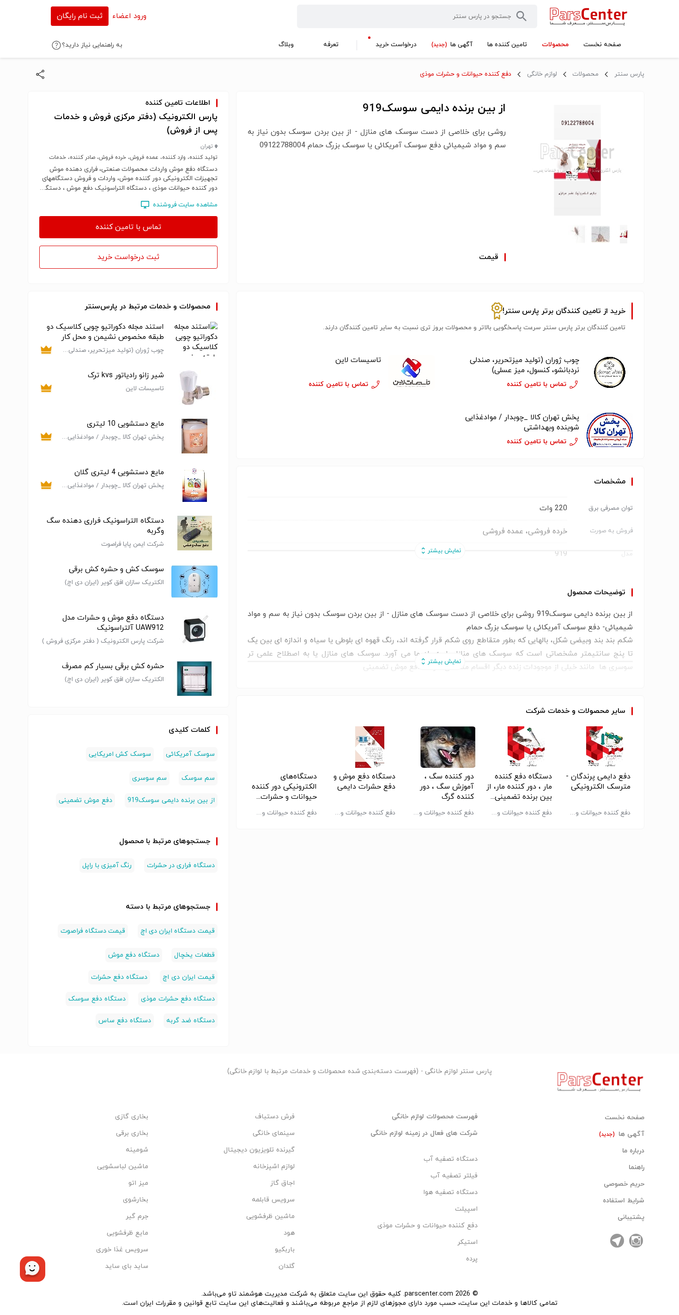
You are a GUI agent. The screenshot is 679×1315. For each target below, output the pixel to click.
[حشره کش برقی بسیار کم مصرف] (194, 678)
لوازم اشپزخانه (274, 1166)
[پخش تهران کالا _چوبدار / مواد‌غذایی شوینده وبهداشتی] (610, 429)
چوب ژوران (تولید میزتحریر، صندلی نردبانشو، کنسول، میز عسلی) (524, 365)
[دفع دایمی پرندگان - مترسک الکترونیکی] (597, 747)
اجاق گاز (282, 1183)
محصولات (585, 74)
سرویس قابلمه (273, 1200)
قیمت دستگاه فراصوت (93, 931)
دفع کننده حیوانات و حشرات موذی (465, 74)
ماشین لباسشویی (122, 1166)
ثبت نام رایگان (80, 16)
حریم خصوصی (624, 1184)
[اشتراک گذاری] (40, 74)
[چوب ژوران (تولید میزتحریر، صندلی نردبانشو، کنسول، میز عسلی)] (610, 372)
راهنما (636, 1167)
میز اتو (138, 1183)
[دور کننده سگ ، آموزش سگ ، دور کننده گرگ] (440, 747)
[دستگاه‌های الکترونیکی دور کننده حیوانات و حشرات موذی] (283, 747)
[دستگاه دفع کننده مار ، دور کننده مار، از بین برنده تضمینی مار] (518, 747)
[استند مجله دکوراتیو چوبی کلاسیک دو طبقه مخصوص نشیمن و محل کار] (194, 339)
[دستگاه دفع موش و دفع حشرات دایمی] (362, 747)
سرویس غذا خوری (122, 1250)
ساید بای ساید (126, 1266)
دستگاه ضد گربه (190, 1020)
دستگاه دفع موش (133, 955)
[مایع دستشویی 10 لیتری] (194, 436)
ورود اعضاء (129, 16)
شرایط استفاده (623, 1201)
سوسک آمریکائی (190, 754)
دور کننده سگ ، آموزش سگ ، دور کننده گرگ (447, 787)
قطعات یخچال (194, 955)
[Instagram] (636, 1241)
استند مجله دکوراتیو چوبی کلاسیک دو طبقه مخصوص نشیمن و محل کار (105, 332)
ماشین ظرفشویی (270, 1216)
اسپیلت (466, 1209)
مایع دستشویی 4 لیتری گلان (119, 472)
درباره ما (633, 1151)
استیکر (467, 1242)
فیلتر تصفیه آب (454, 1176)
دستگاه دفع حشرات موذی (178, 999)
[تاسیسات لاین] (411, 372)
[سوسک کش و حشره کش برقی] (194, 581)
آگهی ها (621, 1134)
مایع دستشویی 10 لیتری (125, 424)
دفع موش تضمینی (85, 800)
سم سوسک (198, 778)
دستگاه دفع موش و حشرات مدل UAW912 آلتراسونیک (113, 623)
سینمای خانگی (274, 1133)
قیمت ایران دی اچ (189, 977)
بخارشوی (135, 1200)
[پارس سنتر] (588, 16)
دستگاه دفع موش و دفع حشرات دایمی (364, 782)
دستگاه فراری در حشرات (181, 865)
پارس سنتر (629, 74)
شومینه (137, 1150)
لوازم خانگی (542, 74)
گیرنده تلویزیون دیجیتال (259, 1150)
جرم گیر (137, 1216)
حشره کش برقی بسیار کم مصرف (113, 666)
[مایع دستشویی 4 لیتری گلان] (194, 484)
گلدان (287, 1266)
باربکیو (285, 1250)
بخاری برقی (132, 1133)
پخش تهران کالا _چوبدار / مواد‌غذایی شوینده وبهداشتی (522, 422)
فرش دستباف (275, 1117)
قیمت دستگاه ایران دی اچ (177, 931)
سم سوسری (149, 778)
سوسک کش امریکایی (120, 754)
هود (289, 1233)
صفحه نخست (624, 1117)
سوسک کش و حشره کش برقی (116, 569)
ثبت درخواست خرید (128, 257)
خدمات (559, 711)
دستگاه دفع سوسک (97, 999)
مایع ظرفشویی (127, 1233)
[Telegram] (617, 1241)
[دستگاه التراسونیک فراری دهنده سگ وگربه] (194, 533)
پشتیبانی (631, 1217)
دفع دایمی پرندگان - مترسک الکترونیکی (598, 782)
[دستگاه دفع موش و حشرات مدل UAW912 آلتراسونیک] (194, 630)
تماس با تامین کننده (128, 227)
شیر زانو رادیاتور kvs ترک (126, 375)
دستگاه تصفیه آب (451, 1159)
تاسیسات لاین (358, 360)
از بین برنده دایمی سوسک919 (171, 800)
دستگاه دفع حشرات (119, 977)
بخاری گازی (131, 1117)
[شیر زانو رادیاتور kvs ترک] (194, 387)
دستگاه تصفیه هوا (450, 1192)
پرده (472, 1259)
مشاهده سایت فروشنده (185, 204)
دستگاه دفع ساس (124, 1020)
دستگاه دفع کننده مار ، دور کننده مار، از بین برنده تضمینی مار (519, 787)
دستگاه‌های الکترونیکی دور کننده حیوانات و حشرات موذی (284, 787)
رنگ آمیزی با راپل (107, 865)
